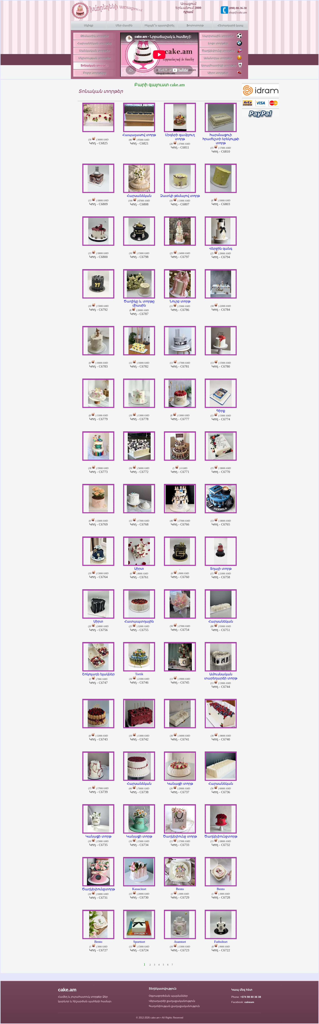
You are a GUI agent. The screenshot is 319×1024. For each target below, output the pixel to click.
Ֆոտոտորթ (195, 25)
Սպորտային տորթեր (218, 36)
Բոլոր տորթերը (94, 72)
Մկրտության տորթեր (94, 58)
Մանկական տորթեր (94, 50)
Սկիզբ (88, 25)
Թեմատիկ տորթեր (94, 36)
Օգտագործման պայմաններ (168, 995)
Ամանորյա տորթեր (218, 58)
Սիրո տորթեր (218, 72)
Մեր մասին (124, 25)
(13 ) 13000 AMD (220, 680)
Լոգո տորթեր (218, 43)
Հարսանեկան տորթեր (94, 43)
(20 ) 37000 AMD (180, 141)
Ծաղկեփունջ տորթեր (218, 50)
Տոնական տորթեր (95, 65)
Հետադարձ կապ (230, 25)
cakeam (249, 1002)
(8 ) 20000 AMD (139, 307)
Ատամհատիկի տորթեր (218, 65)
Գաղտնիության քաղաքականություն (174, 1006)
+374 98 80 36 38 (250, 996)
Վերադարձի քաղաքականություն (172, 1000)
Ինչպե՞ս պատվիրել (159, 25)
